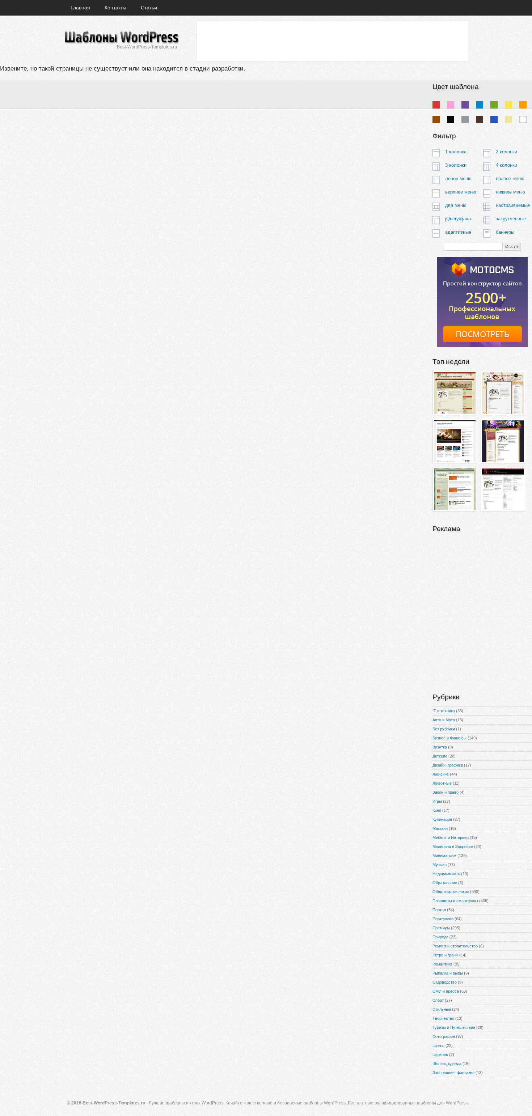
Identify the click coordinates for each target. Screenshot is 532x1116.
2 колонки (506, 151)
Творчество (443, 1018)
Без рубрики (443, 729)
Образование (444, 883)
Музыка (439, 864)
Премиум (441, 928)
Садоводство (444, 982)
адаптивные (458, 232)
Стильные (441, 1009)
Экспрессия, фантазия (453, 1072)
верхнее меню (460, 192)
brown (436, 119)
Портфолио (442, 919)
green (494, 105)
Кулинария (442, 819)
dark (479, 119)
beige (508, 119)
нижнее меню (510, 192)
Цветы (438, 1045)
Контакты (115, 7)
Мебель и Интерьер (450, 837)
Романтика (442, 964)
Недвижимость (446, 873)
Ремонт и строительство (455, 946)
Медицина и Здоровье (452, 846)
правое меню (510, 178)
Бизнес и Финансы (449, 738)
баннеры (505, 232)
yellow (508, 105)
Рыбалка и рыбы (447, 973)
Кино (436, 810)
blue (479, 105)
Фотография (443, 1036)
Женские (440, 774)
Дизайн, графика (447, 765)
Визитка (439, 747)
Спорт (438, 1000)
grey (465, 119)
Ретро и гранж (445, 955)
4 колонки (506, 165)
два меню (455, 205)
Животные (442, 783)
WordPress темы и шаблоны (121, 40)
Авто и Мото (443, 720)
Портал (439, 910)
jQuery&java (458, 218)
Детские (439, 756)
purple (465, 105)
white (523, 119)
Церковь (440, 1054)
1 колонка (455, 151)
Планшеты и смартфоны (455, 901)
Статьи (149, 7)
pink (450, 105)
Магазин (440, 828)
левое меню (458, 178)
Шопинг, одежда (446, 1063)
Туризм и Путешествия (453, 1027)
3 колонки (455, 165)
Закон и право (445, 792)
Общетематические (450, 892)
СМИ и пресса (445, 991)
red (436, 105)
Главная (80, 7)
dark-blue (494, 119)
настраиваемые (513, 205)
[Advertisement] (332, 40)
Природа (440, 937)
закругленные (511, 218)
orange (523, 105)
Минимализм (444, 855)
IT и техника (443, 711)
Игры (437, 801)
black (450, 119)
